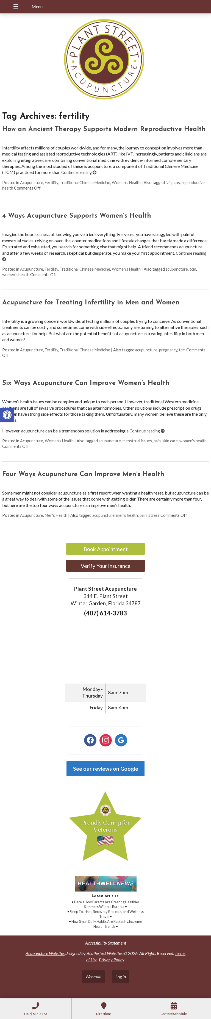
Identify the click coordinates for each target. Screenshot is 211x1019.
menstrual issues (137, 440)
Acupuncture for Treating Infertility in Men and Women (90, 302)
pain (157, 440)
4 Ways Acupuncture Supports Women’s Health (76, 216)
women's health (15, 274)
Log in (120, 976)
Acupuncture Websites (45, 953)
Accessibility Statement (105, 942)
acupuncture (177, 269)
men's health (127, 515)
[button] (7, 415)
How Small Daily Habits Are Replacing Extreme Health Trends (106, 924)
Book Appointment (106, 549)
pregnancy (168, 350)
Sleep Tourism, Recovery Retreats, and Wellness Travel (107, 914)
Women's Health (126, 182)
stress (154, 515)
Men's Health (56, 515)
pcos (175, 182)
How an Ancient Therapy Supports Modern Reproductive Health (104, 129)
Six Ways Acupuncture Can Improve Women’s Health (86, 383)
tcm (193, 269)
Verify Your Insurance (106, 566)
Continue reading (77, 172)
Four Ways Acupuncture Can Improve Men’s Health (83, 474)
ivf (168, 182)
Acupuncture (31, 182)
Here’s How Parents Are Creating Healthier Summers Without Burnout (106, 904)
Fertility (51, 182)
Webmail (93, 976)
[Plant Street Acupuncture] (105, 60)
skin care (170, 440)
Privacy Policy (111, 959)
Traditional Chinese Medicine (85, 182)
